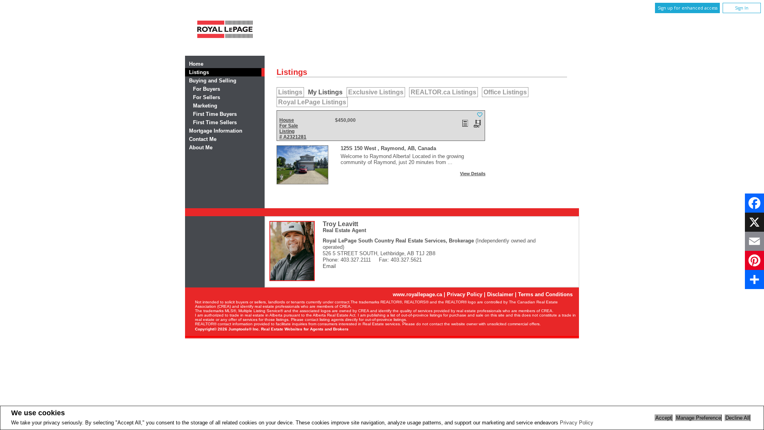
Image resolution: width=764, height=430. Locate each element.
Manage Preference (698, 418)
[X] (754, 222)
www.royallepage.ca (417, 294)
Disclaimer (500, 294)
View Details (472, 173)
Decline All (737, 418)
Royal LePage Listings (312, 102)
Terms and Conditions (545, 294)
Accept (663, 418)
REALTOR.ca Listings (443, 92)
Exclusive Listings (375, 92)
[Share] (754, 279)
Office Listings (505, 92)
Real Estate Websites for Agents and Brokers (305, 329)
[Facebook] (754, 203)
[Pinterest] (754, 260)
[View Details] (302, 164)
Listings (290, 92)
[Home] (225, 41)
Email (329, 266)
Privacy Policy (576, 423)
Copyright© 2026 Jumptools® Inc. (227, 329)
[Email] (754, 241)
